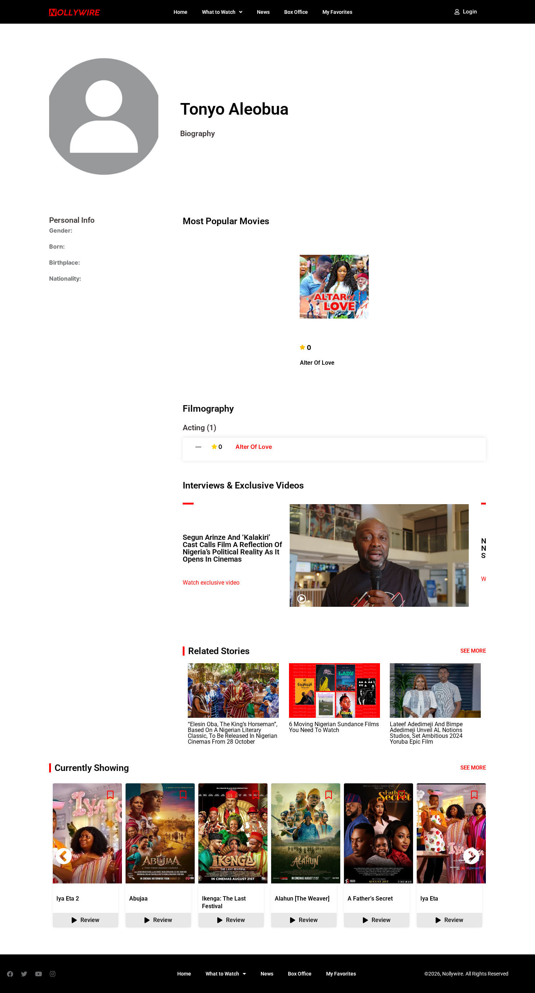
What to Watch (218, 12)
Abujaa (138, 898)
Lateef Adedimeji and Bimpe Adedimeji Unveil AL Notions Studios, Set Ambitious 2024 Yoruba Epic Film (426, 733)
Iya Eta (429, 898)
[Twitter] (24, 974)
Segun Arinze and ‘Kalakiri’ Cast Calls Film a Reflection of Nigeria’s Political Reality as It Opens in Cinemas (232, 548)
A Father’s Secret (370, 898)
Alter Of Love (317, 362)
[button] (471, 856)
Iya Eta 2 (67, 898)
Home (180, 12)
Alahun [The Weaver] (302, 898)
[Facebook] (10, 974)
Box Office (296, 12)
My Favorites (337, 12)
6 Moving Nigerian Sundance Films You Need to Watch (334, 727)
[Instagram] (52, 974)
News (263, 12)
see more (473, 767)
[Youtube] (38, 974)
